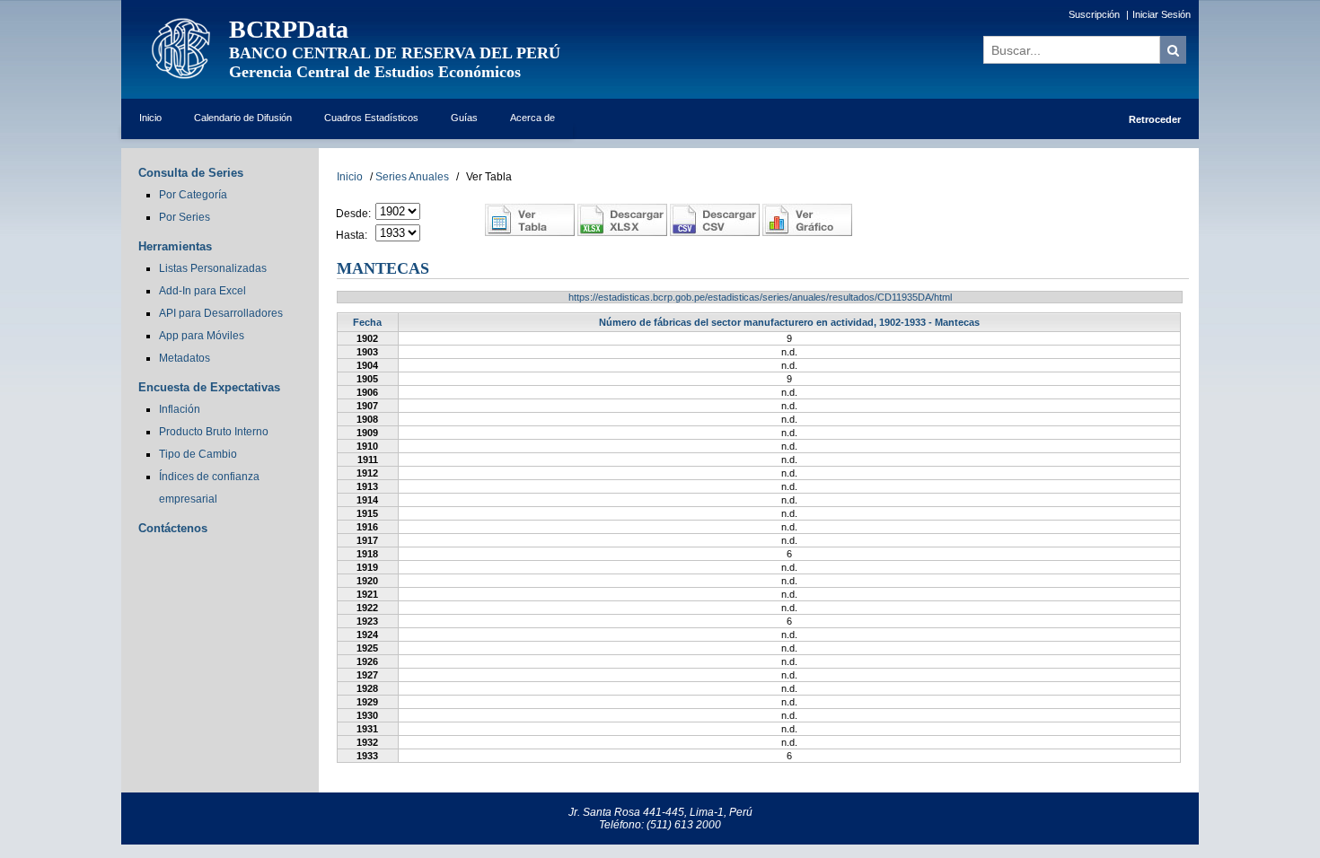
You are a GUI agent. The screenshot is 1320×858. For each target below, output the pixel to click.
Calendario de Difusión (243, 117)
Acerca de (532, 117)
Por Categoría (193, 194)
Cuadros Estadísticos (371, 117)
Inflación (179, 409)
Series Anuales (412, 177)
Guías (464, 117)
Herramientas (175, 246)
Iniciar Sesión (1161, 14)
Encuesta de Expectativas (209, 387)
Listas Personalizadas (213, 268)
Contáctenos (172, 528)
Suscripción (1094, 14)
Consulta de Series (190, 172)
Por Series (184, 217)
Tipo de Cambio (198, 454)
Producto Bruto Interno (213, 431)
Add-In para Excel (202, 291)
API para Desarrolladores (221, 313)
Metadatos (184, 358)
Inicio (150, 117)
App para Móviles (201, 335)
